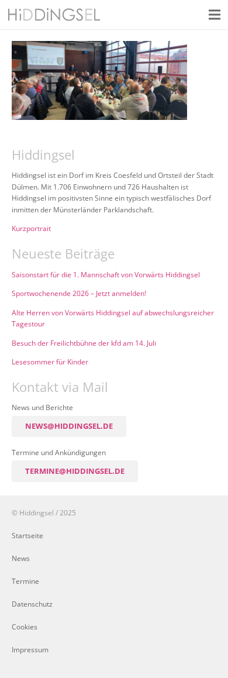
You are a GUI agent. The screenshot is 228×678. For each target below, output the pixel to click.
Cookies (24, 626)
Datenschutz (32, 603)
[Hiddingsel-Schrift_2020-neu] (54, 14)
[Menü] (215, 14)
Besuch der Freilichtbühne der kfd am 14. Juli (84, 342)
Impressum (30, 649)
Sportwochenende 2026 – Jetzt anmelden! (79, 293)
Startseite (27, 535)
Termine (25, 581)
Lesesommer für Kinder (50, 361)
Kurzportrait (31, 228)
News (21, 558)
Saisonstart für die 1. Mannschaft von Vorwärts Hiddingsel (106, 274)
